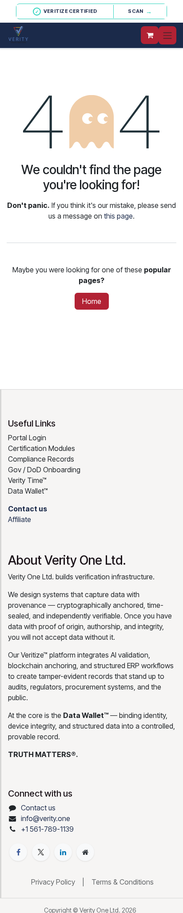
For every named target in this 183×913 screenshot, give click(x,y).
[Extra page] (85, 852)
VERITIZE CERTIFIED (66, 11)
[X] (41, 852)
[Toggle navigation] (167, 35)
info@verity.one (45, 818)
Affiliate (19, 519)
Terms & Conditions (123, 881)
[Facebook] (18, 852)
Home (91, 301)
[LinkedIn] (63, 852)
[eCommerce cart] (150, 35)
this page (118, 215)
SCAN (140, 11)
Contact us (38, 807)
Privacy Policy (53, 881)
